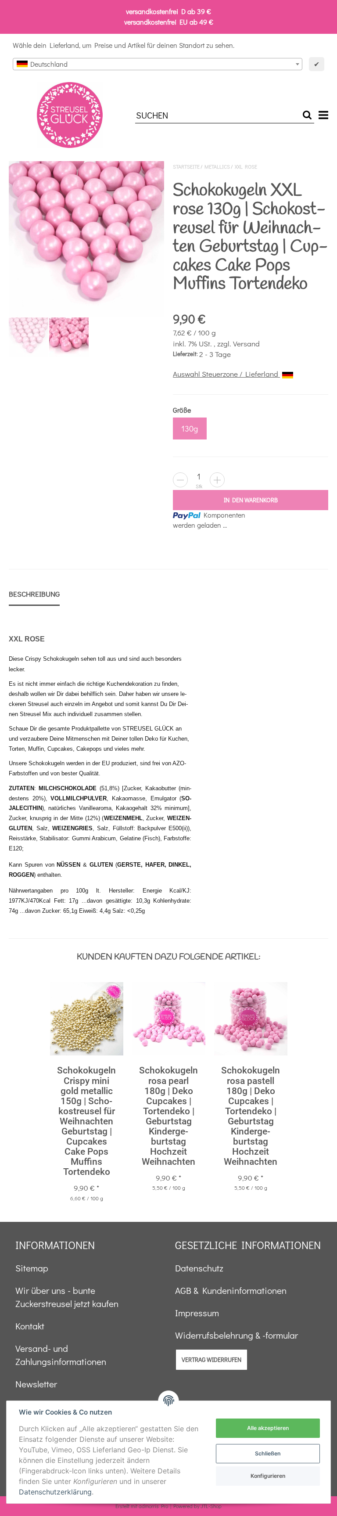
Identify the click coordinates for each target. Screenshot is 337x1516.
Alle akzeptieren (268, 1428)
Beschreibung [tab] (34, 594)
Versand (246, 343)
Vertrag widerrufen (211, 1359)
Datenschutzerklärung (55, 1491)
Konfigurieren (268, 1476)
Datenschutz (199, 1268)
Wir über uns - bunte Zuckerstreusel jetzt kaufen (66, 1297)
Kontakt (29, 1326)
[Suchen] (307, 115)
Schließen (267, 1453)
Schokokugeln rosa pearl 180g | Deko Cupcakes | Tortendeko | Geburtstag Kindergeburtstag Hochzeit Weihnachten (168, 1116)
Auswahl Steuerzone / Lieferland (226, 374)
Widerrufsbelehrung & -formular (236, 1335)
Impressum (197, 1313)
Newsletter (36, 1384)
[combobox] (157, 64)
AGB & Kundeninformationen (231, 1290)
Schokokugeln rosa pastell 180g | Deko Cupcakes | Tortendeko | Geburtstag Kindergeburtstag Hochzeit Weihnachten (250, 1116)
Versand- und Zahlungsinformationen (60, 1355)
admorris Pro (153, 1505)
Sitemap (31, 1268)
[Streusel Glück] (70, 115)
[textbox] (157, 64)
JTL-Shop (211, 1505)
